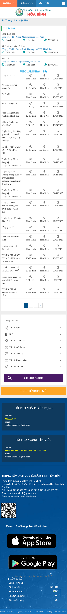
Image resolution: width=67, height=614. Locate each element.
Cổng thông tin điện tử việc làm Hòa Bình (33, 576)
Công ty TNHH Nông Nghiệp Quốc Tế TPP (21, 62)
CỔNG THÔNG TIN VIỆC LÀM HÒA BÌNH (50, 612)
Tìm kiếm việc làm (33, 377)
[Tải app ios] (33, 540)
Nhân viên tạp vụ (9, 103)
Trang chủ (11, 20)
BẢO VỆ (6, 58)
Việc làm (24, 20)
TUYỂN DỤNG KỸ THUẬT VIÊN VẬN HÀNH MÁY (11, 258)
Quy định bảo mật (24, 612)
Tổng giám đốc (8, 34)
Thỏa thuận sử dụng (7, 612)
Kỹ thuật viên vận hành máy (14, 46)
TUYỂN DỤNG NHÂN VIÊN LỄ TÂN (9, 292)
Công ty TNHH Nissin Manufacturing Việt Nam (23, 37)
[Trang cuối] (40, 305)
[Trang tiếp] (36, 305)
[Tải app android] (33, 562)
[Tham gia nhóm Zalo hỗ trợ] (57, 593)
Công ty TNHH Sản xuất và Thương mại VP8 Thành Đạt (27, 49)
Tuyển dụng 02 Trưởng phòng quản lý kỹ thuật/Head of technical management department (12, 177)
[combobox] (33, 327)
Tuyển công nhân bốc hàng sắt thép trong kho (11, 280)
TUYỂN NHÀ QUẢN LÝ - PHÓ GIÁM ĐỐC (11, 150)
